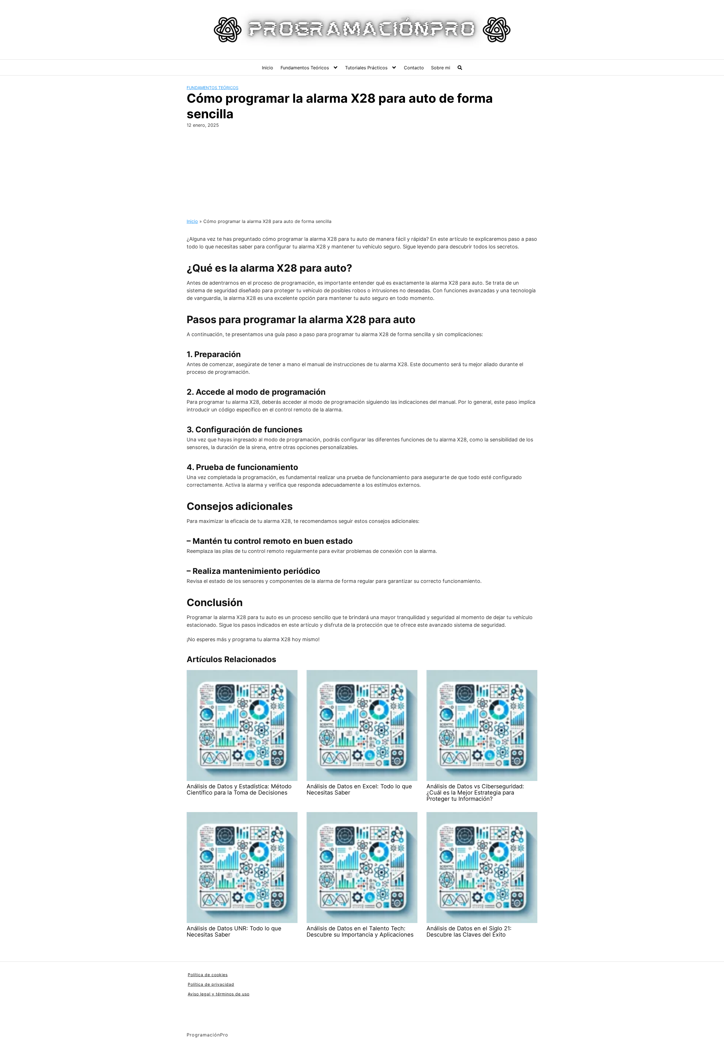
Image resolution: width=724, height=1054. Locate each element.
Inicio (267, 67)
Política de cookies (208, 974)
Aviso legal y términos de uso (218, 993)
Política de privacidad (211, 984)
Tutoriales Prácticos (366, 67)
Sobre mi (440, 67)
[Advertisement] (362, 171)
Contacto (414, 67)
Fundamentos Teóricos (305, 67)
